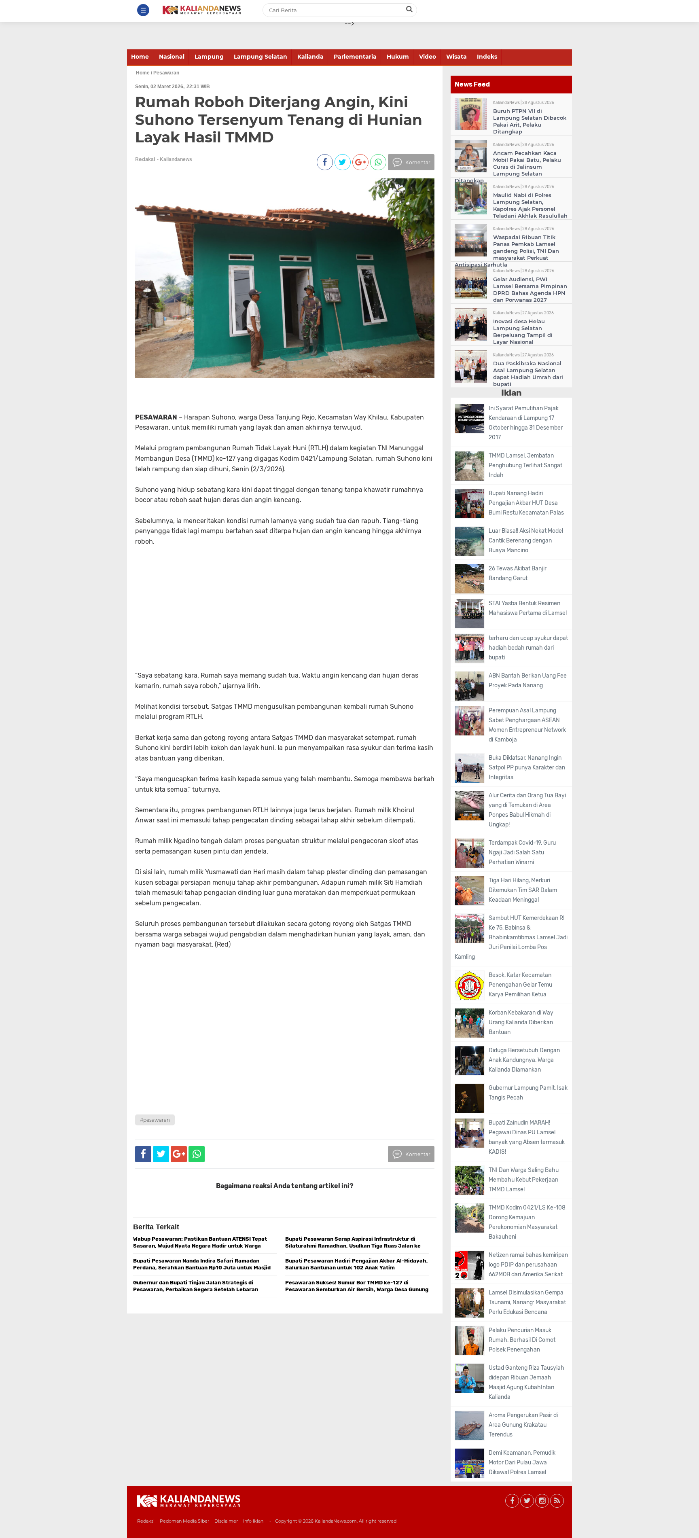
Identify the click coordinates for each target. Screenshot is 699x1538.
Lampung (209, 56)
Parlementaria (355, 56)
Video (427, 56)
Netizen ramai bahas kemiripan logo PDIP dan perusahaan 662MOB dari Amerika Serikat (528, 1265)
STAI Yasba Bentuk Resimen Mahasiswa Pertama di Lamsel (528, 608)
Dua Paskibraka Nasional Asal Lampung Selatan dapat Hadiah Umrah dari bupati (528, 373)
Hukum (398, 56)
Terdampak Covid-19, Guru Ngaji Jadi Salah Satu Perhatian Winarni (522, 852)
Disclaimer (226, 1521)
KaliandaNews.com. (336, 1521)
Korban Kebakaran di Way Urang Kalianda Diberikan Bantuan (521, 1022)
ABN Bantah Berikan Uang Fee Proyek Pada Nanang (528, 680)
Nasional (171, 56)
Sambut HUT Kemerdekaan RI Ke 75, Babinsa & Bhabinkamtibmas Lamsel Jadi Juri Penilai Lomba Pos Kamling (511, 937)
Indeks (487, 56)
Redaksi (146, 1521)
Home (140, 56)
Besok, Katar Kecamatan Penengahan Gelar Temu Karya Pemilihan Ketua (520, 985)
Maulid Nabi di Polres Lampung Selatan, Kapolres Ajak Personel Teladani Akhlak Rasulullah (530, 205)
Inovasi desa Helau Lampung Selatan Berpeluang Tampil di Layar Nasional (523, 331)
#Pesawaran (155, 1120)
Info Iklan (253, 1521)
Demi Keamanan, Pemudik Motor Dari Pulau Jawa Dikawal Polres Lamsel (522, 1462)
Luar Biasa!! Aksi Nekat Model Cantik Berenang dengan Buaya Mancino (526, 540)
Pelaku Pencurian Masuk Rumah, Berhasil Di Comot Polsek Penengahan (522, 1340)
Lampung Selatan (260, 56)
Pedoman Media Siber (184, 1521)
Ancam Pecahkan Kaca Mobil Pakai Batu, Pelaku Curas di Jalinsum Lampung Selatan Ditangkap (508, 167)
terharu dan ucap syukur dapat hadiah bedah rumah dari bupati (528, 648)
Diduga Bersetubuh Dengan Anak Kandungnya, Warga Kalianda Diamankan (524, 1060)
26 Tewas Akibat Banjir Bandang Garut (517, 573)
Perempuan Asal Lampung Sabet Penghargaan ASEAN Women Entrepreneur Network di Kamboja (527, 725)
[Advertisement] (269, 613)
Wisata (456, 56)
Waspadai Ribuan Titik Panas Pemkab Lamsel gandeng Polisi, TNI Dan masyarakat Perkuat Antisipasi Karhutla (507, 251)
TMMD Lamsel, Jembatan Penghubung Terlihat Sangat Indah (525, 465)
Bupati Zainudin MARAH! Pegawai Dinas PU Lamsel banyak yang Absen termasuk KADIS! (527, 1137)
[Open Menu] (143, 10)
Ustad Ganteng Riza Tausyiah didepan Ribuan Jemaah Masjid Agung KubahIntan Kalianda (526, 1382)
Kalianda (310, 56)
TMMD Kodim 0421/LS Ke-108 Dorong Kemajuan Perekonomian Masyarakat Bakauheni (527, 1222)
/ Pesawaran (165, 73)
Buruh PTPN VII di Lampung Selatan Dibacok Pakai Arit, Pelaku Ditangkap (529, 121)
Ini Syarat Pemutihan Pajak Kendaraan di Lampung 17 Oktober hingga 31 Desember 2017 (526, 423)
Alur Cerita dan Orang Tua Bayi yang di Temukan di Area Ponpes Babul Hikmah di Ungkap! (527, 810)
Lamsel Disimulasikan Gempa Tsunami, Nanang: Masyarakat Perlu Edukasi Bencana (527, 1302)
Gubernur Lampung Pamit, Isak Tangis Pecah (528, 1093)
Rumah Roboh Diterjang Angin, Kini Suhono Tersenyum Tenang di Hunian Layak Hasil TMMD (278, 119)
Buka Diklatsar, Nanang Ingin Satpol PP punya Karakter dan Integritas (527, 767)
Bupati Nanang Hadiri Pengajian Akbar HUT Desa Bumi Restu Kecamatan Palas (526, 503)
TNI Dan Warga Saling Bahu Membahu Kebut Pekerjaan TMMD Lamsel (524, 1180)
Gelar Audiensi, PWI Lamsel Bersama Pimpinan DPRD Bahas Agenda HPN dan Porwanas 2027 (530, 289)
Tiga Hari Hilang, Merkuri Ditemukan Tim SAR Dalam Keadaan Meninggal (523, 890)
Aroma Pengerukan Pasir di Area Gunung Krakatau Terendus (523, 1425)
